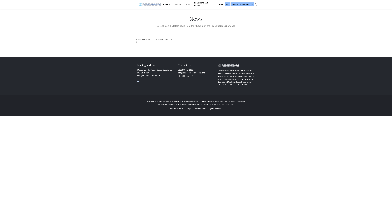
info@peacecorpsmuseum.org (191, 73)
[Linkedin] (188, 76)
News (220, 4)
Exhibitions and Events (201, 4)
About (166, 4)
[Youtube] (184, 76)
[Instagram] (192, 76)
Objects (176, 4)
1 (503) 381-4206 (185, 70)
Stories (187, 4)
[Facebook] (180, 76)
